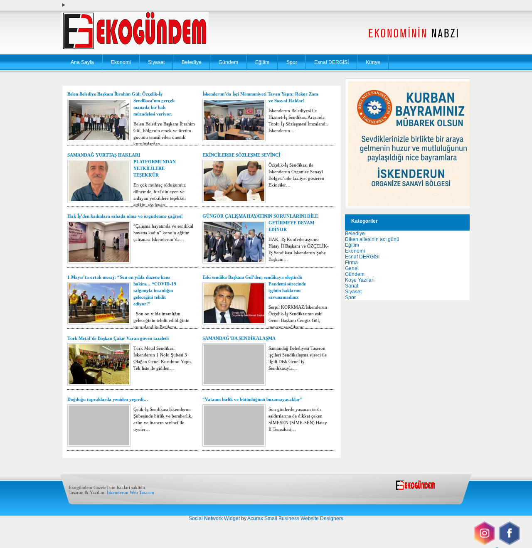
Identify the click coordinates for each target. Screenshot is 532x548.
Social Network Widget (214, 518)
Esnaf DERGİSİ (331, 62)
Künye (373, 62)
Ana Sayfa (82, 62)
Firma (351, 262)
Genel (352, 268)
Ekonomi (121, 62)
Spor (291, 62)
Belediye (192, 62)
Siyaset (156, 62)
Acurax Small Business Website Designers (295, 518)
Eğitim (262, 62)
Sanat (351, 286)
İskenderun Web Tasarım (130, 492)
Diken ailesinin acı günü (372, 239)
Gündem (228, 62)
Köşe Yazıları (359, 280)
